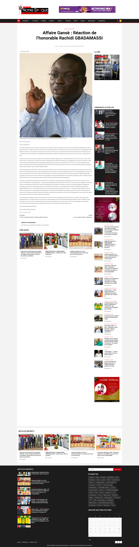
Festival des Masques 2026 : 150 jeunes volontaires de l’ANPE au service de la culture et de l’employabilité (111, 268)
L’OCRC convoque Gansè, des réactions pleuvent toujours (34, 216)
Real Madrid (110, 500)
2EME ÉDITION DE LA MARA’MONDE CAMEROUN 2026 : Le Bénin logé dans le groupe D (55, 253)
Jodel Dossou (108, 492)
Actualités (25, 20)
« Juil (89, 539)
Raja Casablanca (101, 500)
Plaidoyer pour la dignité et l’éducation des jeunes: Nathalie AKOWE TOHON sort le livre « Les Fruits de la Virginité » (111, 341)
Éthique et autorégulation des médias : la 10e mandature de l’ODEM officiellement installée (111, 281)
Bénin (98, 479)
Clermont (91, 482)
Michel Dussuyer (99, 497)
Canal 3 (103, 479)
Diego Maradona (93, 487)
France (96, 492)
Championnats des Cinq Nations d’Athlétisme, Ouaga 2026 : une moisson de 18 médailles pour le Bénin (111, 306)
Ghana (101, 492)
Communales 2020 (26, 212)
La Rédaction (101, 20)
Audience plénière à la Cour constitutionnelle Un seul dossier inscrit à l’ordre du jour (79, 253)
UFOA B (99, 505)
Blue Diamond (111, 477)
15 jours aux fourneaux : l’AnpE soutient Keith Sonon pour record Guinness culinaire (111, 121)
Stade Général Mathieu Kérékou (106, 502)
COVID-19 (99, 484)
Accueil (19, 542)
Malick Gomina (107, 495)
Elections (102, 490)
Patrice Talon (117, 497)
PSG (90, 500)
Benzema (103, 477)
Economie (35, 20)
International (91, 20)
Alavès (97, 477)
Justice (106, 156)
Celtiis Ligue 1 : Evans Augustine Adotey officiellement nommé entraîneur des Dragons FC (106, 68)
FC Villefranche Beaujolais (112, 490)
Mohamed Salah (108, 497)
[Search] (118, 20)
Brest (117, 477)
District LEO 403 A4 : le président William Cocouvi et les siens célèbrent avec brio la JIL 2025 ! (111, 133)
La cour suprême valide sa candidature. (82, 216)
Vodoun (113, 505)
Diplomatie (107, 154)
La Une (28, 234)
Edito (116, 139)
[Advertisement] (106, 94)
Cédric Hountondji (108, 484)
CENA (108, 479)
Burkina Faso (92, 479)
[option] (107, 68)
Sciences (68, 20)
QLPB (94, 500)
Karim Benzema (92, 495)
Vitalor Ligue (106, 505)
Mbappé (91, 497)
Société (51, 20)
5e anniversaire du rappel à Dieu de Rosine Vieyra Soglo (111, 317)
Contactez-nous (33, 542)
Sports (76, 20)
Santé (59, 20)
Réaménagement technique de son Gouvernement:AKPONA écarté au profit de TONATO (111, 146)
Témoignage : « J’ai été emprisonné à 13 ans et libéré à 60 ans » (110, 353)
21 (109, 529)
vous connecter (30, 225)
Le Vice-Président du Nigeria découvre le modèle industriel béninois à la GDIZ (110, 364)
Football (91, 492)
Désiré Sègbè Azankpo (104, 487)
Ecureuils (113, 487)
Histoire (107, 155)
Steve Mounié (92, 505)
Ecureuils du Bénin (93, 490)
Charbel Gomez (115, 479)
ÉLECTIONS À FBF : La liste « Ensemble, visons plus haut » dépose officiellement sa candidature (111, 328)
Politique (43, 20)
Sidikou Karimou (92, 502)
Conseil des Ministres (111, 482)
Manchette (114, 495)
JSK (114, 492)
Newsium (82, 545)
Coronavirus (92, 484)
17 (90, 529)
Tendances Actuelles (110, 117)
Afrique (83, 20)
